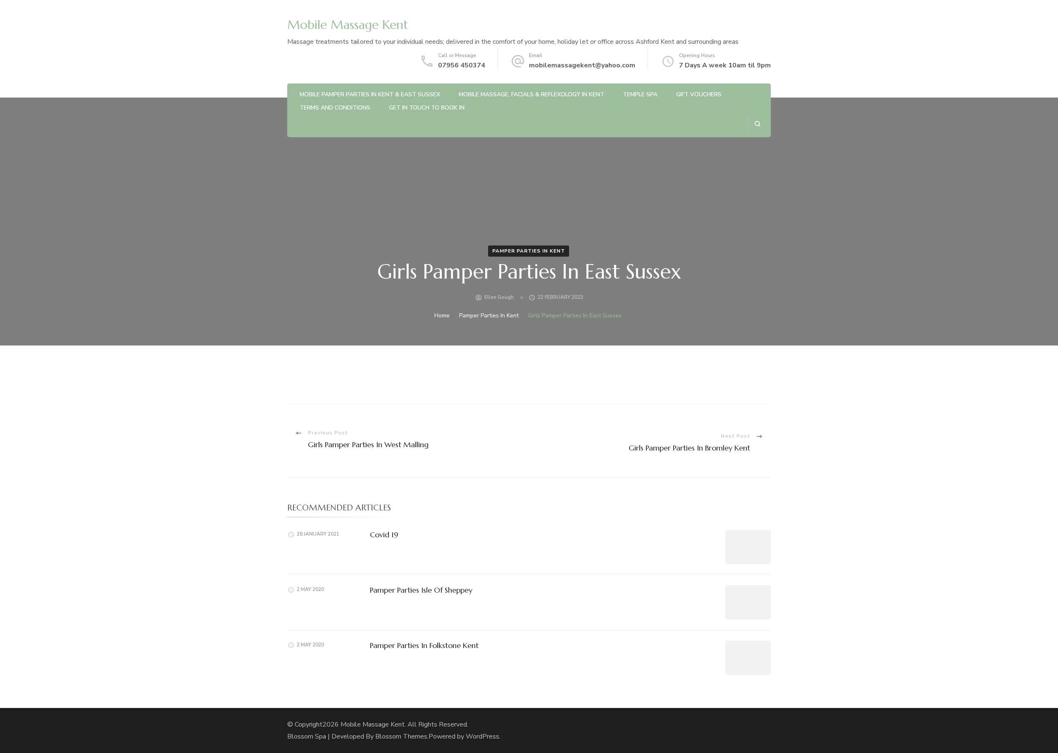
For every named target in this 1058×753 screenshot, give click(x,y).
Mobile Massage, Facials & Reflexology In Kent (531, 94)
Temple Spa (640, 94)
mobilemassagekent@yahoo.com (582, 65)
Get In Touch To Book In (427, 108)
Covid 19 (384, 534)
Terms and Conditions (335, 108)
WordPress (482, 736)
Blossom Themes (401, 736)
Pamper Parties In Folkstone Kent (424, 645)
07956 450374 (461, 65)
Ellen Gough (499, 297)
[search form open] (757, 123)
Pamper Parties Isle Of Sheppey (421, 590)
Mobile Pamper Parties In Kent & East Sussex (370, 94)
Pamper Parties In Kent (528, 251)
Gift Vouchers (699, 94)
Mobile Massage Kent (347, 24)
